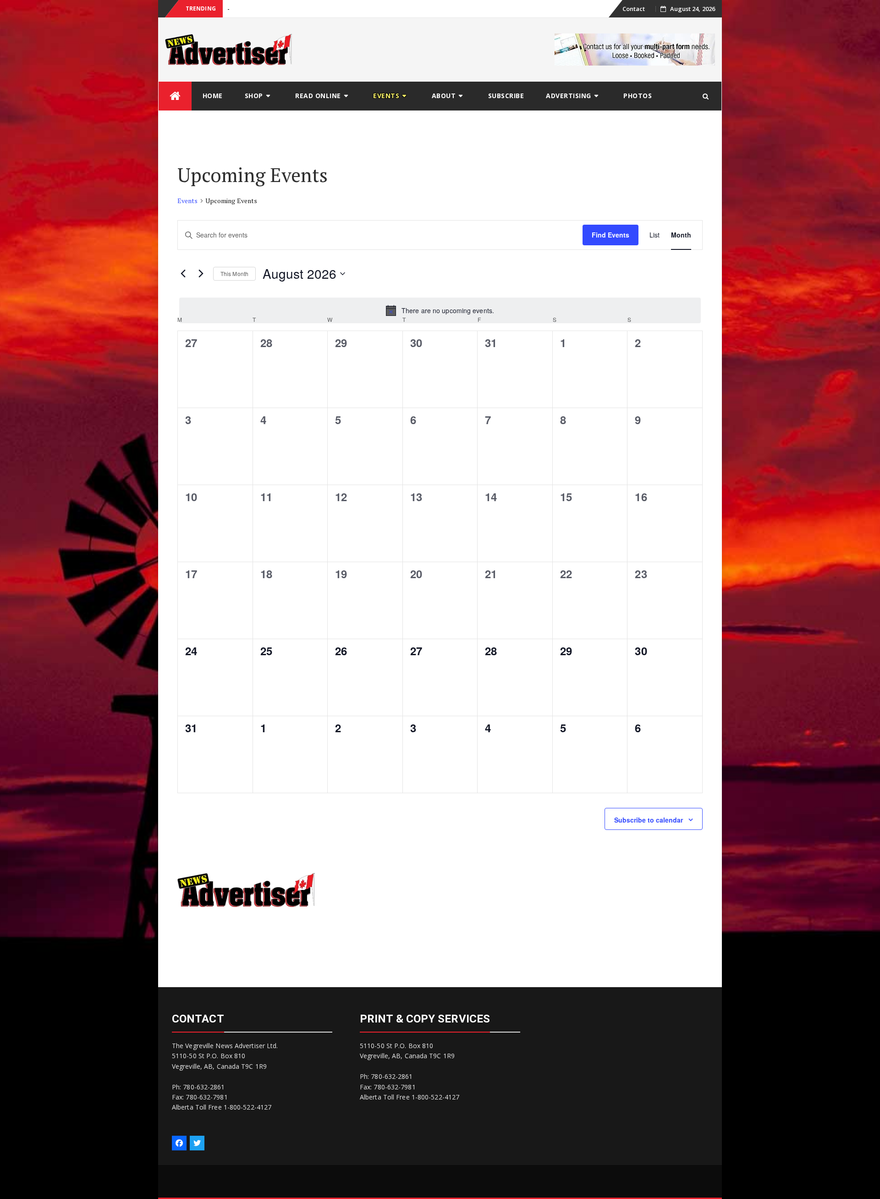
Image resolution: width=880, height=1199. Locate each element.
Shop (254, 95)
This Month (234, 273)
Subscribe (506, 95)
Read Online (318, 95)
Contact (633, 9)
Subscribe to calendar (648, 819)
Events (386, 95)
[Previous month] (182, 273)
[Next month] (200, 273)
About (444, 95)
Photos (637, 95)
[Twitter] (197, 1143)
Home (213, 95)
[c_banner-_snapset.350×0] (635, 48)
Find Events (610, 234)
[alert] (440, 310)
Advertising (568, 95)
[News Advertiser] (175, 96)
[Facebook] (179, 1143)
